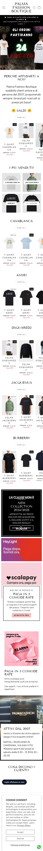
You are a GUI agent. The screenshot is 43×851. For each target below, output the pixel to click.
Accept (20, 832)
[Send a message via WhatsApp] (39, 847)
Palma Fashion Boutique (21, 7)
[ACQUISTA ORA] (21, 592)
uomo (15, 528)
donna (27, 528)
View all (21, 117)
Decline (20, 838)
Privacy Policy (24, 825)
